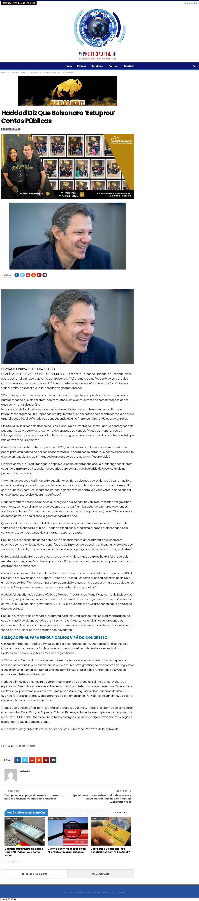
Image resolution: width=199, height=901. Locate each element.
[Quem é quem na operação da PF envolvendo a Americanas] (68, 831)
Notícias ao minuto (22, 745)
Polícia (81, 66)
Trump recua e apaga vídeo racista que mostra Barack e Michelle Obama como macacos (34, 797)
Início (68, 66)
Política (113, 66)
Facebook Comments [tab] (36, 874)
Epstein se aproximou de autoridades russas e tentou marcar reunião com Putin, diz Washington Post (102, 799)
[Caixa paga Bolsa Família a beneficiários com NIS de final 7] (111, 831)
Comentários (102, 874)
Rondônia (97, 66)
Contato (129, 66)
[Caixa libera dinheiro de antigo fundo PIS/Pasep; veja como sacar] (25, 831)
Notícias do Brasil (10, 129)
